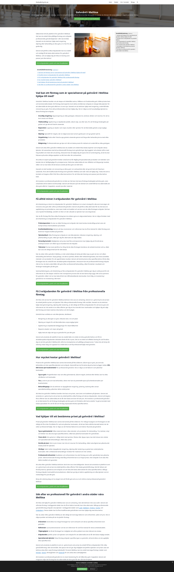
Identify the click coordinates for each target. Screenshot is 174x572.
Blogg (133, 2)
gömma (55, 70)
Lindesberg (39, 510)
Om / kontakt (124, 2)
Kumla (98, 508)
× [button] (172, 562)
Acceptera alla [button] (82, 569)
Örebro (92, 508)
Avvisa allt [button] (92, 569)
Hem (110, 2)
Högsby (38, 553)
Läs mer (101, 566)
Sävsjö (44, 553)
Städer (116, 2)
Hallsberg (86, 508)
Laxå (80, 508)
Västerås (61, 553)
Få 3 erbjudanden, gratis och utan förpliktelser (87, 19)
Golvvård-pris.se (42, 2)
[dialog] (87, 566)
